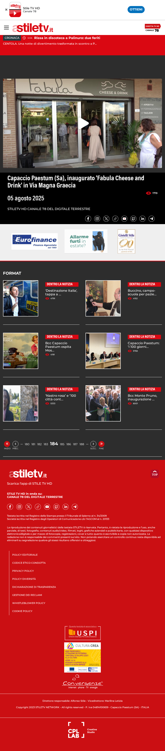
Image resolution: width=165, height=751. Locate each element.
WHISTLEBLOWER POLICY (28, 603)
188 (81, 444)
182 (39, 444)
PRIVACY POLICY (23, 570)
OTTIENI (136, 9)
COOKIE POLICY (22, 611)
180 (27, 444)
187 (75, 444)
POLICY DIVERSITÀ (24, 578)
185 (62, 444)
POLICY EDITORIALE (25, 554)
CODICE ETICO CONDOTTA (29, 562)
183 (46, 444)
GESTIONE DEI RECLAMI (27, 594)
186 (68, 444)
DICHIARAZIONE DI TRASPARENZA (34, 586)
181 (33, 444)
